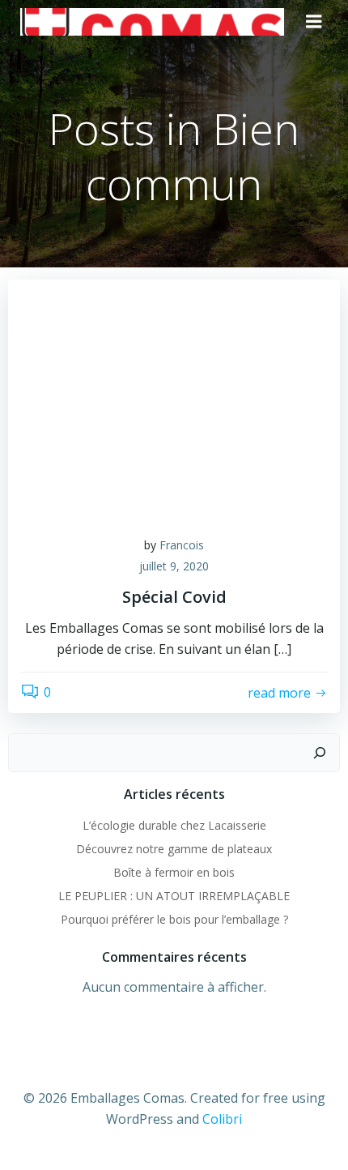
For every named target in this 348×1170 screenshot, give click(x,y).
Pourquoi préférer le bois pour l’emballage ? (174, 919)
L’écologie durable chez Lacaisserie (174, 825)
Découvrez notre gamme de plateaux (174, 848)
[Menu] (314, 22)
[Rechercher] (319, 752)
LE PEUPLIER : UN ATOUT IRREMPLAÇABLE (174, 895)
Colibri (222, 1119)
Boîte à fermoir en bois (174, 872)
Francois (181, 545)
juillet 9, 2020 (174, 566)
